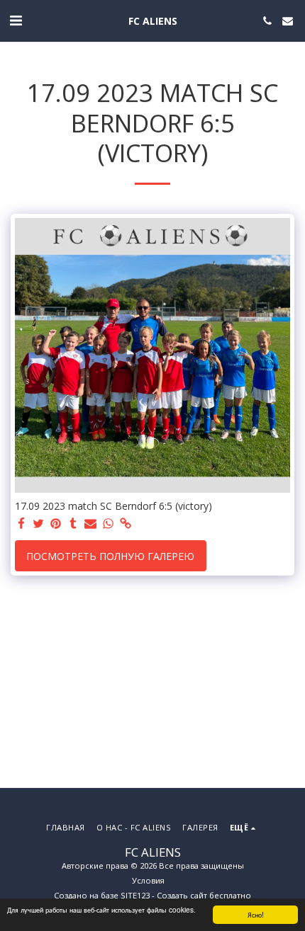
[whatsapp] (108, 524)
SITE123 (135, 895)
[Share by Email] (90, 524)
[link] (125, 524)
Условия (148, 880)
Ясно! (256, 914)
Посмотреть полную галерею (110, 556)
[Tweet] (39, 524)
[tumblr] (73, 524)
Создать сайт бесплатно (204, 895)
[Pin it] (56, 524)
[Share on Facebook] (21, 524)
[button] (16, 20)
